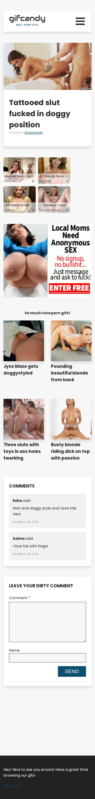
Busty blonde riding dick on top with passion (70, 451)
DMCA (7, 786)
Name (14, 650)
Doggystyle (34, 132)
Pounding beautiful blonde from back (69, 373)
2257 (18, 786)
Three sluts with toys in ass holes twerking (22, 451)
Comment (19, 598)
